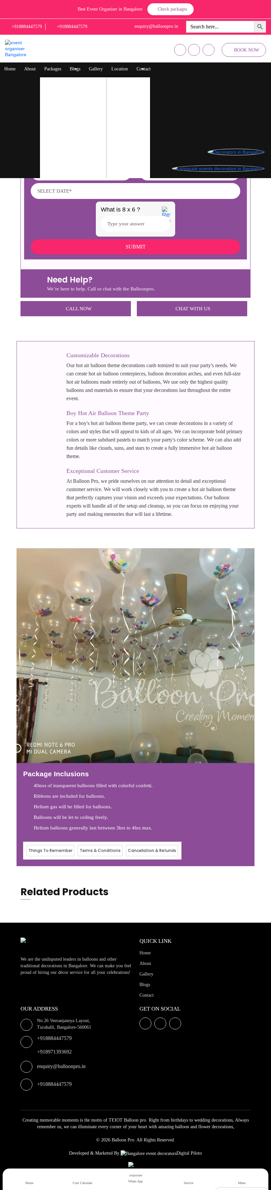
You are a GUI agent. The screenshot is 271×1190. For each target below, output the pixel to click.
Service (188, 1183)
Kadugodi (123, 135)
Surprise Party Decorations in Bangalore (84, 121)
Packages (52, 68)
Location (119, 68)
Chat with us (192, 308)
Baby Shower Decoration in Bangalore (83, 161)
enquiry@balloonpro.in (61, 1066)
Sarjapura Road (128, 148)
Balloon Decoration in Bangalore (77, 82)
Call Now (79, 308)
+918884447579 (54, 1038)
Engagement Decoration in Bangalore (82, 174)
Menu (242, 1183)
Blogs (75, 68)
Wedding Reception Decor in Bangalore (84, 135)
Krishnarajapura (128, 82)
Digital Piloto (189, 1153)
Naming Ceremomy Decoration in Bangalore (88, 148)
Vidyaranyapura (128, 174)
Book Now (246, 50)
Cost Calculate (82, 1183)
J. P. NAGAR (126, 161)
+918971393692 (54, 1052)
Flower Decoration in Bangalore (77, 108)
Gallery (96, 68)
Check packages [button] (172, 9)
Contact (143, 68)
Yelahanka (123, 95)
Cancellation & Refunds (152, 850)
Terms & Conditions (100, 850)
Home (10, 68)
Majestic (121, 121)
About (30, 68)
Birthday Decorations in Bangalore (79, 95)
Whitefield (124, 108)
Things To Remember (50, 850)
